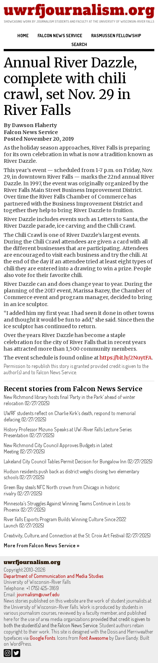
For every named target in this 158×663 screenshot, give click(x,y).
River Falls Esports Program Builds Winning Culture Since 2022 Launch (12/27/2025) (65, 522)
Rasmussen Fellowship (116, 35)
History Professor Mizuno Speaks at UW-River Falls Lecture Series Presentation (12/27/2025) (68, 432)
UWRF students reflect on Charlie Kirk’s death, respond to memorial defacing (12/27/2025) (70, 416)
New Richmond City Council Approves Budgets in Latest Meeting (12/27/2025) (58, 448)
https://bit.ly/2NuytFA (126, 357)
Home (23, 35)
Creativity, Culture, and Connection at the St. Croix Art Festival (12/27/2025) (77, 535)
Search (79, 44)
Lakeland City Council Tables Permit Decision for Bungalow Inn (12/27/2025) (78, 461)
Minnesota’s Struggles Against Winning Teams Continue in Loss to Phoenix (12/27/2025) (67, 506)
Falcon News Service (59, 35)
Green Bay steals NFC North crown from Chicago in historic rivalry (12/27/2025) (62, 490)
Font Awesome (93, 638)
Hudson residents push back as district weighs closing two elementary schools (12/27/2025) (71, 474)
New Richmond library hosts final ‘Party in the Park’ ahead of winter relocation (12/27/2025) (69, 400)
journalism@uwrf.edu (38, 594)
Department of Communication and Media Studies (53, 576)
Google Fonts (42, 638)
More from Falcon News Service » (41, 545)
